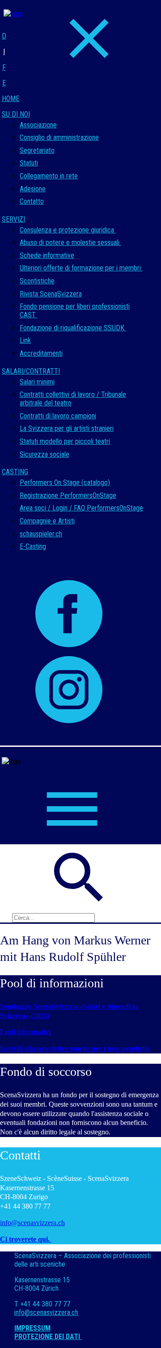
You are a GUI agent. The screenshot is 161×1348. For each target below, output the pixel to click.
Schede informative (47, 255)
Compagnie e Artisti (47, 521)
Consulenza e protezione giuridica (68, 230)
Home (10, 98)
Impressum (32, 1328)
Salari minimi (37, 382)
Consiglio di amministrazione (59, 137)
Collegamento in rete (49, 176)
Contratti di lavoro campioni (58, 416)
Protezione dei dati (48, 1336)
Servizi (13, 219)
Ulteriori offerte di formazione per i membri (81, 268)
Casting (15, 472)
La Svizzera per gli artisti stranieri (67, 428)
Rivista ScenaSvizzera (51, 294)
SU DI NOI (16, 114)
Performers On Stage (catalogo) (65, 482)
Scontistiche (37, 281)
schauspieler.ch (41, 534)
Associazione (38, 125)
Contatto (32, 201)
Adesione (33, 189)
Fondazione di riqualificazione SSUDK (73, 328)
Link (25, 340)
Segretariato (37, 150)
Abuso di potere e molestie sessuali (70, 242)
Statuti (29, 163)
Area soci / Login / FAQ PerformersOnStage (81, 508)
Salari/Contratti (31, 371)
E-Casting (33, 546)
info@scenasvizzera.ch (32, 1222)
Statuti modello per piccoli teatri (65, 441)
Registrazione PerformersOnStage (68, 495)
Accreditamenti (41, 353)
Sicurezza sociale (44, 454)
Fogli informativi (26, 1032)
